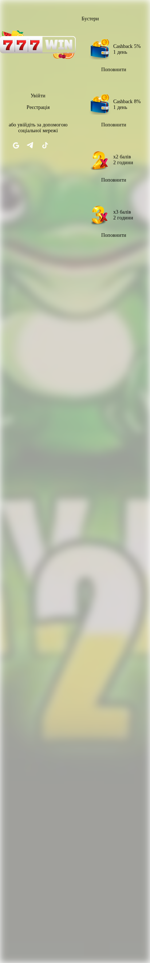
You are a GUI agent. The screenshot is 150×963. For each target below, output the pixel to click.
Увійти (38, 95)
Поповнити (113, 69)
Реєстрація (38, 107)
